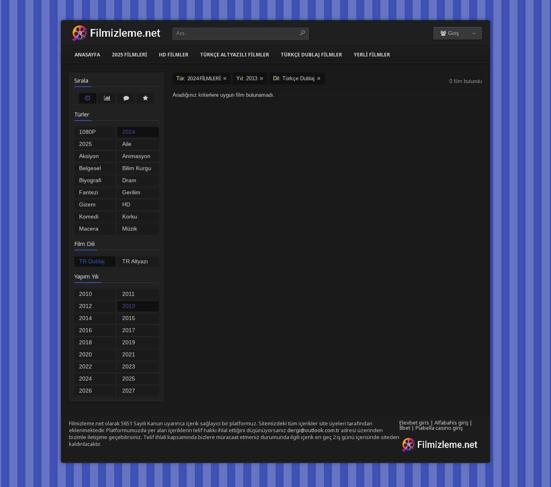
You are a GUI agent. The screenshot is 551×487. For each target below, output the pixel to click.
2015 (128, 318)
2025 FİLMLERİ (129, 54)
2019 (128, 342)
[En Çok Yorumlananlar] (126, 98)
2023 (128, 366)
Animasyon (136, 156)
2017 (128, 330)
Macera (88, 228)
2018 (85, 342)
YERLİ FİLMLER (372, 54)
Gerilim (131, 192)
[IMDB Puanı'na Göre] (145, 98)
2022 (85, 366)
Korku (129, 216)
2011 (128, 294)
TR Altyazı (135, 261)
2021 (128, 354)
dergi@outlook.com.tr (313, 430)
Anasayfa (87, 54)
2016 (85, 330)
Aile (126, 144)
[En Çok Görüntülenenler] (107, 98)
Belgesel (90, 168)
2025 (128, 378)
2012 (85, 306)
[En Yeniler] (88, 98)
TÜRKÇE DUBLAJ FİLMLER (311, 54)
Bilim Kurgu (136, 168)
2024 (85, 378)
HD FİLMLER (173, 54)
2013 (128, 306)
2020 (85, 354)
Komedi (88, 216)
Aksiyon (89, 156)
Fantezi (88, 192)
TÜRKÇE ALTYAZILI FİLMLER (234, 54)
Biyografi (90, 180)
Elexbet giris (414, 422)
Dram (129, 180)
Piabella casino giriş (439, 427)
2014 (85, 318)
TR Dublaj (91, 261)
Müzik (129, 228)
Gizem (87, 204)
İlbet (404, 427)
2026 (85, 390)
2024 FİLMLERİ (135, 133)
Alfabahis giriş (451, 422)
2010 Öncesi (88, 295)
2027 (128, 390)
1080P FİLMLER (91, 133)
